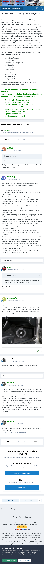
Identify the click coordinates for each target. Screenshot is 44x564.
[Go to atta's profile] (4, 268)
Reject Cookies (24, 560)
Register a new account (22, 473)
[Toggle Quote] (5, 156)
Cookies (28, 517)
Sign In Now (22, 487)
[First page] (2, 139)
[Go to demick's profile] (4, 360)
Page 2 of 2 (22, 140)
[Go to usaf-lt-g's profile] (4, 178)
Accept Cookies (10, 560)
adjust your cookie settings (27, 553)
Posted (14, 150)
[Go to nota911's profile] (4, 384)
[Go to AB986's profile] (4, 149)
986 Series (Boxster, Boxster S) (22, 132)
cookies (15, 550)
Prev (7, 140)
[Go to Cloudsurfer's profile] (4, 299)
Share (11, 500)
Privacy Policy (18, 517)
